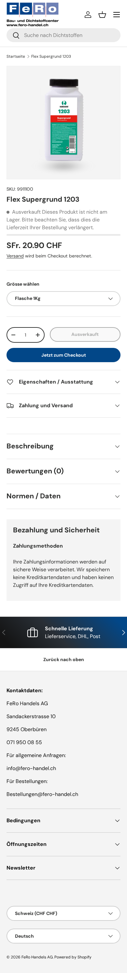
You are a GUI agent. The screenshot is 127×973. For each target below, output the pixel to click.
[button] (102, 14)
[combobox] (63, 35)
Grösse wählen (23, 284)
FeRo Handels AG (37, 957)
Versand (15, 256)
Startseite (16, 56)
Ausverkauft (85, 334)
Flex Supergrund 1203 (51, 56)
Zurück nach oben (63, 659)
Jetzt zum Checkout (63, 355)
